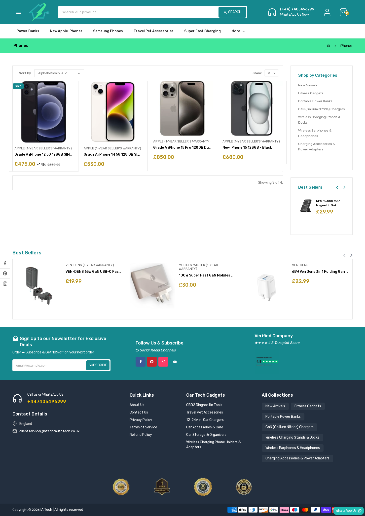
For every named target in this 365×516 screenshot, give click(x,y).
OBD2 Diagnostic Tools (204, 405)
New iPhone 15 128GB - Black (247, 147)
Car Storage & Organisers (206, 435)
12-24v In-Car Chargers (205, 420)
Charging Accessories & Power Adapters (316, 146)
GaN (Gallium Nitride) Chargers (321, 109)
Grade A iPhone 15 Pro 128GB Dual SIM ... (182, 147)
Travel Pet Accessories (204, 412)
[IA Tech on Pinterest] (5, 273)
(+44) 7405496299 (297, 9)
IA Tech (46, 510)
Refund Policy (141, 435)
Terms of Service (143, 427)
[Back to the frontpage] (328, 46)
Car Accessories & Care (204, 427)
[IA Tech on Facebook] (5, 263)
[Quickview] (81, 296)
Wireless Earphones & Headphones (314, 133)
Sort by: (25, 73)
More (235, 31)
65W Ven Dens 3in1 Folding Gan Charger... (320, 272)
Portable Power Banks (315, 101)
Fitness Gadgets (310, 93)
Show (257, 73)
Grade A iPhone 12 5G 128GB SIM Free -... (43, 154)
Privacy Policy (141, 420)
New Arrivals (307, 85)
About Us (137, 405)
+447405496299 (46, 401)
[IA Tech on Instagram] (5, 284)
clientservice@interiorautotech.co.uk (49, 431)
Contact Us (139, 412)
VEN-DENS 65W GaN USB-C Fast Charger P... (94, 272)
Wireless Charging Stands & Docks (319, 119)
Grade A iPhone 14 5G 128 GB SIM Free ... (113, 154)
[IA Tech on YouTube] (175, 362)
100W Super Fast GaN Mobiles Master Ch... (207, 275)
